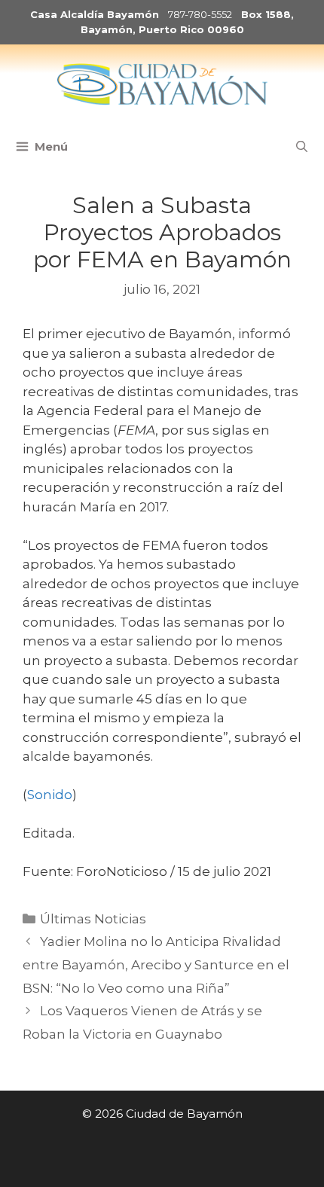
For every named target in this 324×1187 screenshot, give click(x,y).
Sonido (49, 794)
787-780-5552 (200, 14)
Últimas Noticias (93, 918)
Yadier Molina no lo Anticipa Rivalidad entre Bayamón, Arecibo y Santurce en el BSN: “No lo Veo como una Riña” (156, 964)
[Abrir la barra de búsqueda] (302, 146)
